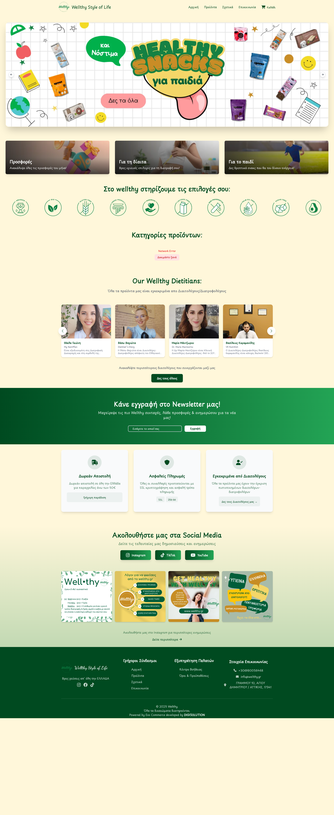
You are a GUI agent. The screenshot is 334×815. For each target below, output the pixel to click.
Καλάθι (271, 7)
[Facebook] (86, 684)
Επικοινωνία (247, 7)
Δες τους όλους (167, 378)
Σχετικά (227, 7)
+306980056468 (250, 670)
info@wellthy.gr (251, 676)
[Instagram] (79, 684)
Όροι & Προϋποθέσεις (194, 675)
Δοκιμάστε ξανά (167, 257)
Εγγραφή (195, 428)
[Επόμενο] (271, 331)
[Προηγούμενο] (62, 331)
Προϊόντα (210, 7)
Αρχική (193, 7)
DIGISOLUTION (194, 715)
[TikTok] (92, 684)
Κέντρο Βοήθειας (191, 669)
